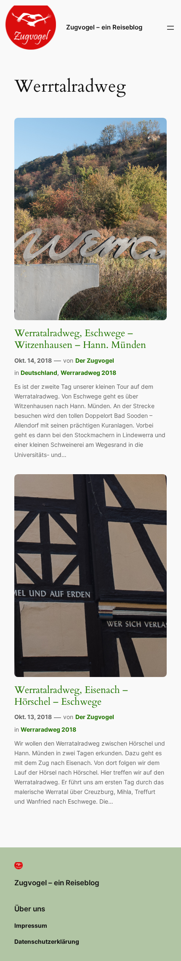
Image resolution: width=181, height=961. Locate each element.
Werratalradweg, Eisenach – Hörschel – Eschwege (71, 695)
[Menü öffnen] (170, 28)
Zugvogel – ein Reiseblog (104, 27)
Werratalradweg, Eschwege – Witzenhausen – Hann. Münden (80, 338)
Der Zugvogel (94, 360)
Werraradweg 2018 (88, 372)
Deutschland (39, 372)
